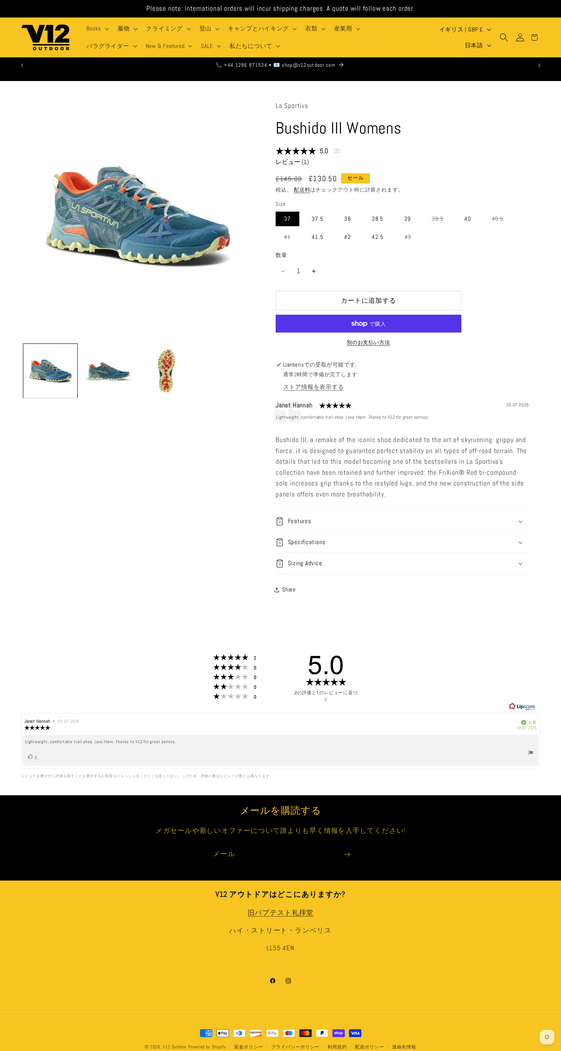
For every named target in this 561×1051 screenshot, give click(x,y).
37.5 (317, 219)
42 (347, 237)
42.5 (377, 237)
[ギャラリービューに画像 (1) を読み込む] (50, 371)
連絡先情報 (404, 1047)
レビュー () (292, 162)
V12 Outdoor (175, 1047)
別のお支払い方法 (368, 343)
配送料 (302, 190)
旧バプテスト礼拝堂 (280, 912)
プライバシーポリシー (295, 1047)
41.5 (317, 237)
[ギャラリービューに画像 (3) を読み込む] (166, 371)
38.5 (377, 219)
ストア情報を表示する (313, 387)
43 (411, 238)
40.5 (500, 220)
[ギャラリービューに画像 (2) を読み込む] (108, 371)
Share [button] (289, 589)
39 (407, 219)
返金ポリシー (248, 1047)
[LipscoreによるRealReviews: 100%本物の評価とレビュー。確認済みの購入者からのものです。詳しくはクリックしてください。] (522, 706)
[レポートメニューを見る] (530, 754)
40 (467, 219)
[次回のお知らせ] (539, 65)
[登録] (347, 854)
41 (290, 238)
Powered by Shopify (207, 1047)
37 (287, 219)
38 (347, 219)
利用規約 (337, 1047)
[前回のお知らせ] (22, 65)
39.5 (441, 220)
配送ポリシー (369, 1047)
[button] (97, 29)
